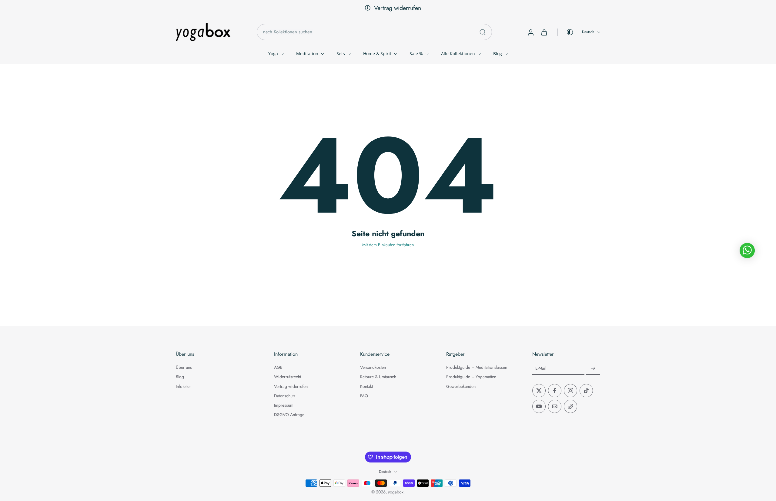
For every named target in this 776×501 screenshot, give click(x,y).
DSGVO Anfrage (289, 415)
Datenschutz (284, 396)
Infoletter (183, 386)
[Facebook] (554, 390)
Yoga (273, 53)
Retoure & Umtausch (378, 377)
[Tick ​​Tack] (586, 390)
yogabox (395, 492)
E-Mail (540, 368)
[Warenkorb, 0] (544, 32)
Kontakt (366, 386)
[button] (216, 354)
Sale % (416, 53)
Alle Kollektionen (458, 53)
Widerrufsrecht (287, 377)
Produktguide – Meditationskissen (476, 367)
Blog (497, 53)
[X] (539, 390)
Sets (340, 53)
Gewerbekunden (461, 386)
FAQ (364, 396)
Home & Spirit (377, 53)
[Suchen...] (482, 32)
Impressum (283, 405)
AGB (278, 367)
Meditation (307, 53)
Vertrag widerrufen (392, 8)
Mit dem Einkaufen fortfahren (388, 245)
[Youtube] (539, 406)
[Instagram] (570, 390)
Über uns (184, 367)
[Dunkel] (566, 32)
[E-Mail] (554, 406)
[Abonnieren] (593, 368)
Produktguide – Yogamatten (471, 377)
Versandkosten (373, 367)
